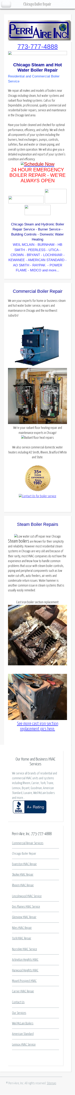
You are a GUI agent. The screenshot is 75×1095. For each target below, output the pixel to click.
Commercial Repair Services (27, 843)
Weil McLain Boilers (22, 1023)
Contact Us (18, 1002)
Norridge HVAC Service (24, 949)
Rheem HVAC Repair (23, 885)
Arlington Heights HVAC (25, 959)
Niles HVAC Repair (22, 927)
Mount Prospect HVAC (24, 980)
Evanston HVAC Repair (24, 864)
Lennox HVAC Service (24, 1044)
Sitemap (51, 1083)
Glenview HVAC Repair (24, 917)
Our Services (19, 1013)
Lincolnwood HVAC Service (27, 896)
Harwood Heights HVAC (25, 970)
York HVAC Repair (21, 938)
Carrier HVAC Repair (23, 991)
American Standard (23, 1034)
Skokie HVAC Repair (22, 874)
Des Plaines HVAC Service (26, 906)
